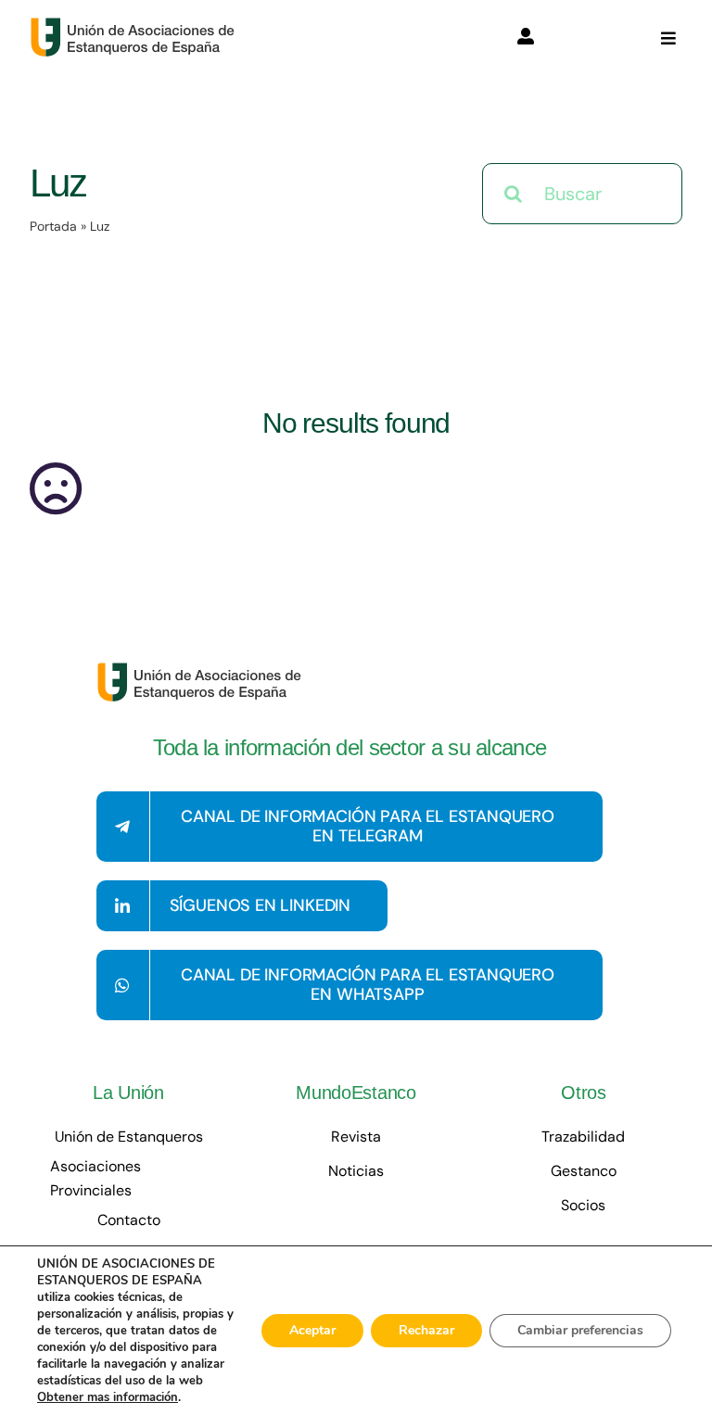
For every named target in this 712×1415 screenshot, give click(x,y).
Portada (53, 226)
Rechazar (426, 1330)
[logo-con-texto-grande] (137, 26)
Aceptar (312, 1330)
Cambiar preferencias (580, 1330)
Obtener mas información (107, 1397)
